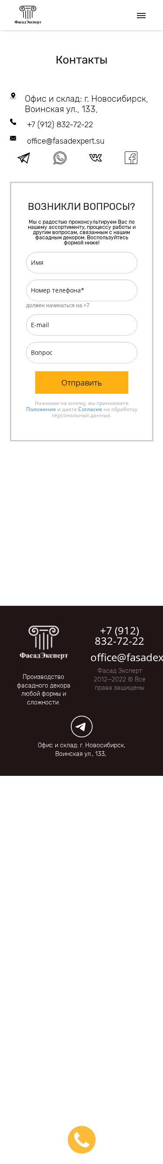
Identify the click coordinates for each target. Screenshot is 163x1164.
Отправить (81, 382)
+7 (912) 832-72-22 (60, 124)
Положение (41, 409)
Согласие (90, 409)
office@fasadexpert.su (66, 141)
